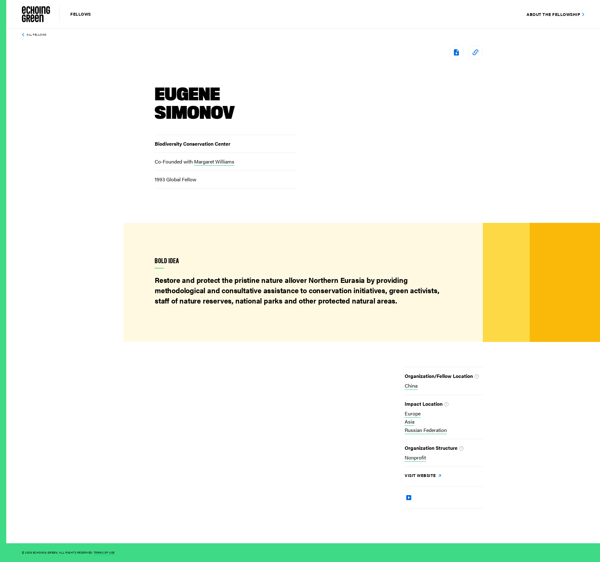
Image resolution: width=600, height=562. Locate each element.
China (411, 385)
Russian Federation (426, 430)
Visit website (421, 475)
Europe (413, 413)
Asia (409, 421)
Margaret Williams (214, 161)
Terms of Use (104, 552)
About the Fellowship (553, 14)
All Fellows (37, 35)
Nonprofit (415, 457)
